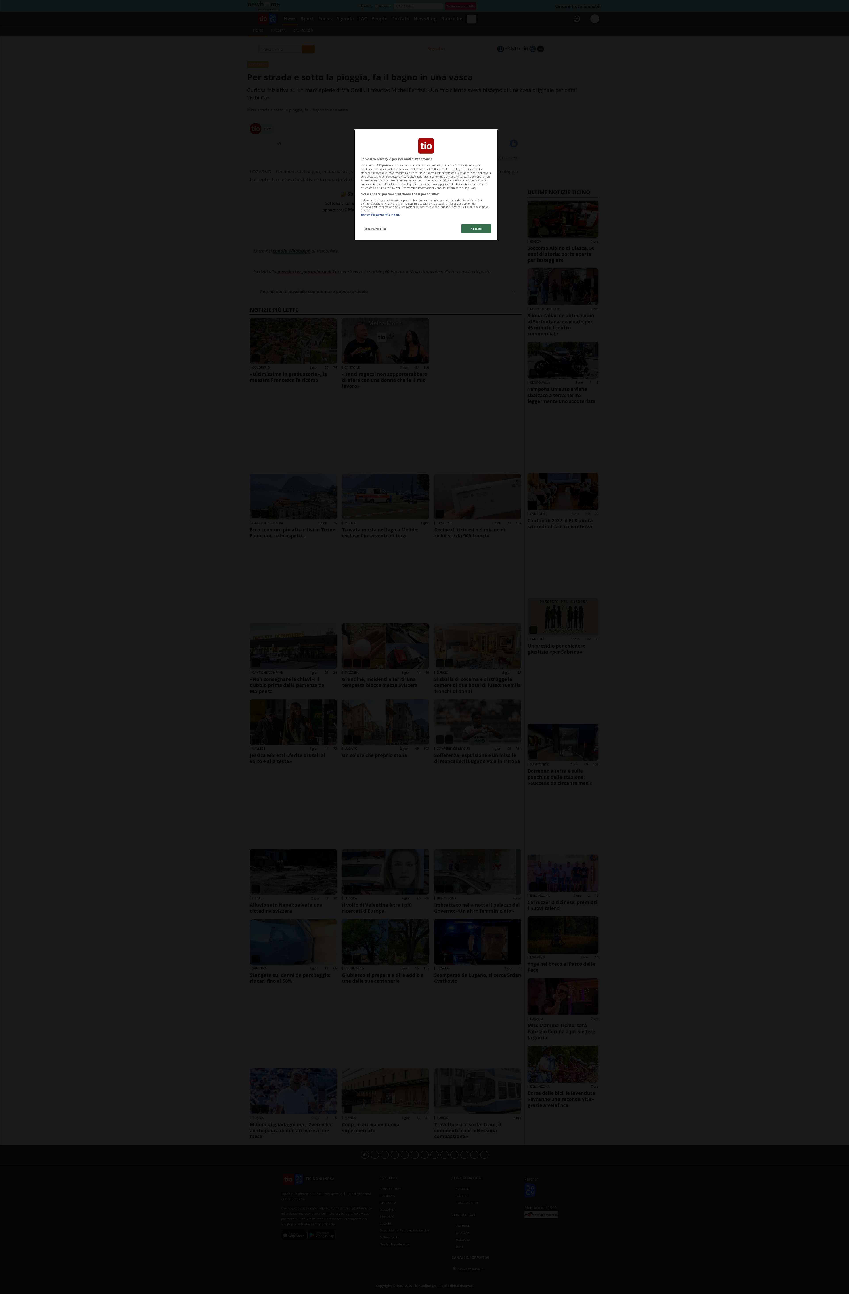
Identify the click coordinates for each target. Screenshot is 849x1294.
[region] (426, 184)
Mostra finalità (376, 228)
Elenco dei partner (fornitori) (380, 214)
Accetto (476, 228)
